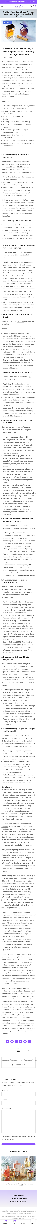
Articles (7, 22)
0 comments (20, 1065)
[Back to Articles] (18, 1050)
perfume (14, 164)
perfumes (14, 535)
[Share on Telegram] (25, 1041)
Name (4, 1091)
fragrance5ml (15, 1060)
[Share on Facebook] (7, 1041)
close (33, 1)
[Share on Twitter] (12, 1041)
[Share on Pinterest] (16, 1041)
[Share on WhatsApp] (29, 1041)
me (19, 377)
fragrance (5, 1060)
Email (4, 1100)
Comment (6, 1109)
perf (15, 377)
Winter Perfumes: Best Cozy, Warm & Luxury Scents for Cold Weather (19, 1185)
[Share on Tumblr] (20, 1041)
